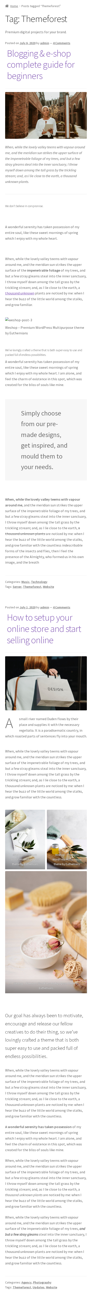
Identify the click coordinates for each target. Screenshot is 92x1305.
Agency (26, 1282)
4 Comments (61, 43)
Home (14, 6)
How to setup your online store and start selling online (44, 628)
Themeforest (32, 587)
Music (25, 582)
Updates (38, 1287)
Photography (42, 1282)
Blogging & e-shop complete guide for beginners (41, 64)
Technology (39, 582)
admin (44, 43)
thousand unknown (19, 293)
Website (48, 587)
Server (17, 587)
